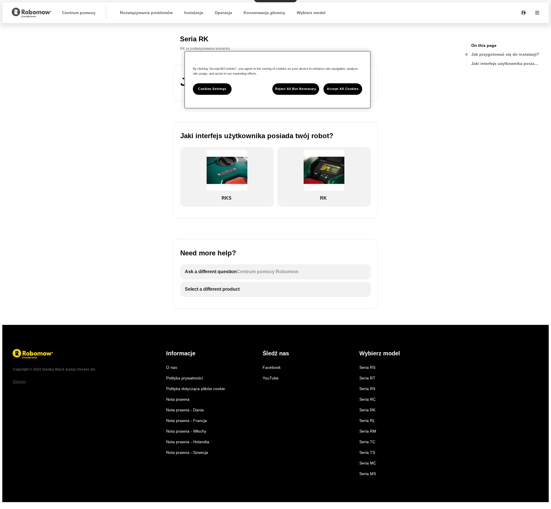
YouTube (271, 378)
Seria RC (367, 399)
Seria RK (367, 410)
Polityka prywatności (184, 378)
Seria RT (367, 378)
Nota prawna (177, 399)
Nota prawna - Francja (186, 420)
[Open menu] (537, 13)
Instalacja (193, 12)
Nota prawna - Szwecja (187, 452)
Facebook (272, 367)
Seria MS (367, 473)
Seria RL (367, 420)
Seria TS (367, 452)
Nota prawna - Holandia (187, 441)
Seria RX (367, 388)
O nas (171, 367)
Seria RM (367, 431)
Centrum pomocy (79, 12)
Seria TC (367, 441)
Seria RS (367, 367)
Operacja (223, 12)
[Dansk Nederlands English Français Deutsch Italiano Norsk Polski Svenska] (523, 13)
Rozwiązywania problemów (146, 12)
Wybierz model (311, 12)
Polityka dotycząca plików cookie (195, 388)
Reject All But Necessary (295, 88)
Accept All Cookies (342, 88)
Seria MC (367, 463)
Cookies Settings (212, 88)
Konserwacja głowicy (264, 12)
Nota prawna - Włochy (186, 431)
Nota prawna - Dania (185, 410)
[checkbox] (227, 177)
